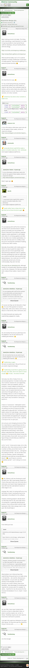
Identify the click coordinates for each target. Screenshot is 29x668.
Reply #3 (3, 137)
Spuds (9, 191)
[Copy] (6, 103)
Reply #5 (3, 185)
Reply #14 (3, 628)
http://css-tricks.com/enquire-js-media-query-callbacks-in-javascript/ (14, 50)
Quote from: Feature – (11, 169)
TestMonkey (11, 283)
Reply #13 (3, 597)
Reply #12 (3, 546)
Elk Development (8, 10)
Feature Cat (11, 123)
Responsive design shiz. (7, 13)
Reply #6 (3, 214)
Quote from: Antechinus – (12, 288)
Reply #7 (3, 277)
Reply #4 (3, 156)
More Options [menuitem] (5, 17)
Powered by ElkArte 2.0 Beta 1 (7, 665)
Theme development (19, 10)
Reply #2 (3, 118)
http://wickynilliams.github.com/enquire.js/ (14, 54)
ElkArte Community (9, 2)
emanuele (11, 143)
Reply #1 (3, 68)
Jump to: (10, 658)
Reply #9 (3, 341)
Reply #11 (3, 512)
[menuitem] (27, 5)
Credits (17, 665)
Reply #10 (3, 466)
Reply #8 (3, 320)
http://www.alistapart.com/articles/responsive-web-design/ (14, 133)
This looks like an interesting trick (11, 265)
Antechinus (11, 33)
